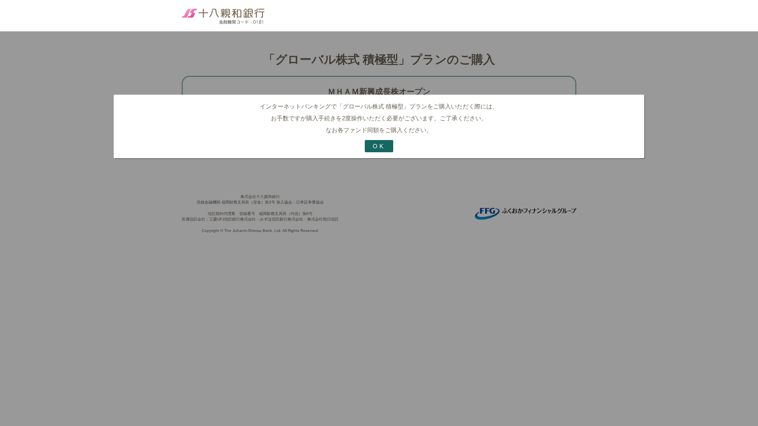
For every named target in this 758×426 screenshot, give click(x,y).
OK (379, 146)
